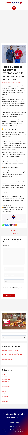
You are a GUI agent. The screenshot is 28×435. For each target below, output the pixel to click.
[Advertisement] (14, 24)
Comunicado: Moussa (6, 362)
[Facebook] (5, 225)
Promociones (5, 401)
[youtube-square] (17, 426)
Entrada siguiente (14, 233)
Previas (3, 398)
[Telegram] (8, 225)
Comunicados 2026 (6, 386)
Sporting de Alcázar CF (16, 220)
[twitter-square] (11, 426)
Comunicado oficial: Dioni (7, 357)
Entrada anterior (14, 230)
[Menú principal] (14, 8)
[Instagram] (13, 225)
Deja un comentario (17, 82)
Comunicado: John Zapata (8, 359)
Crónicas (4, 389)
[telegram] (19, 426)
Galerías (4, 393)
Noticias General (5, 396)
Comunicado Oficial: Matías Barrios (10, 350)
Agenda (3, 374)
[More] (16, 225)
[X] (11, 225)
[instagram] (14, 426)
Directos (4, 391)
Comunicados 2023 (6, 379)
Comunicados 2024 (6, 381)
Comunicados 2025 (6, 384)
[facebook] (9, 426)
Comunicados (5, 376)
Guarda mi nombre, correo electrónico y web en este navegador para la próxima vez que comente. (14, 288)
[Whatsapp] (3, 225)
